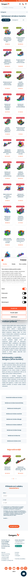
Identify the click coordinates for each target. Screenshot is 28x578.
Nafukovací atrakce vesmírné (14, 414)
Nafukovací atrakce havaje (14, 430)
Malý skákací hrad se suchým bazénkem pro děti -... (7, 39)
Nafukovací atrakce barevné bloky (14, 403)
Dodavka (17, 552)
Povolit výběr (14, 312)
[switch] (23, 293)
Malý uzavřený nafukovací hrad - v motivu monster (7, 240)
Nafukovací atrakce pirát (14, 408)
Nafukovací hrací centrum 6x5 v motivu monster (7, 83)
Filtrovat (7, 20)
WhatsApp (19, 546)
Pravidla (17, 554)
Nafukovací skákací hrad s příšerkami (20, 195)
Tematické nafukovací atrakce (14, 397)
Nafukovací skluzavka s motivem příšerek (20, 106)
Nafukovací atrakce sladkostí (14, 424)
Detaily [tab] (13, 264)
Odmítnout (14, 317)
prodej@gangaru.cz (19, 543)
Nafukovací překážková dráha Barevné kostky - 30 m (20, 469)
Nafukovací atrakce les (14, 435)
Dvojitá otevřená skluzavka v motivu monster (20, 61)
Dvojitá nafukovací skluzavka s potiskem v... (21, 84)
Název (5, 492)
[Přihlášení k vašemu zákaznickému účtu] (20, 4)
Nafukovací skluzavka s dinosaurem (7, 468)
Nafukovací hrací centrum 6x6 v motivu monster (20, 129)
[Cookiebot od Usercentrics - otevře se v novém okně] (20, 260)
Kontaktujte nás (5, 558)
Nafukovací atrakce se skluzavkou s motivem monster (7, 107)
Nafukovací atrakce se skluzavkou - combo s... (7, 218)
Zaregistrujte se (14, 526)
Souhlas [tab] (5, 264)
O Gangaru (17, 555)
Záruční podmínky (5, 554)
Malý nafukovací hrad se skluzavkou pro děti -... (7, 196)
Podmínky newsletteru (20, 558)
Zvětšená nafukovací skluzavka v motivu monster (21, 174)
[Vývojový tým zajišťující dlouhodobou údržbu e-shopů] (14, 571)
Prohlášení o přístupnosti (7, 560)
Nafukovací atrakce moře (14, 441)
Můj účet (3, 552)
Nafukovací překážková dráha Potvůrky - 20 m (7, 152)
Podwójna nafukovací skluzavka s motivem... (20, 218)
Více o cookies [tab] (22, 264)
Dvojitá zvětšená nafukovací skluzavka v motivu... (20, 39)
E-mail (4, 499)
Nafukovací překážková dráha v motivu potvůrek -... (7, 62)
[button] (3, 0)
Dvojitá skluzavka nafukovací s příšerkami (7, 129)
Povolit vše (14, 308)
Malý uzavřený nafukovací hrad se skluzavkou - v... (20, 240)
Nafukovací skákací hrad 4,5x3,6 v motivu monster (21, 152)
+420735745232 (22, 0)
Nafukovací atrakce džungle (14, 419)
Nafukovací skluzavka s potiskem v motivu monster (7, 174)
